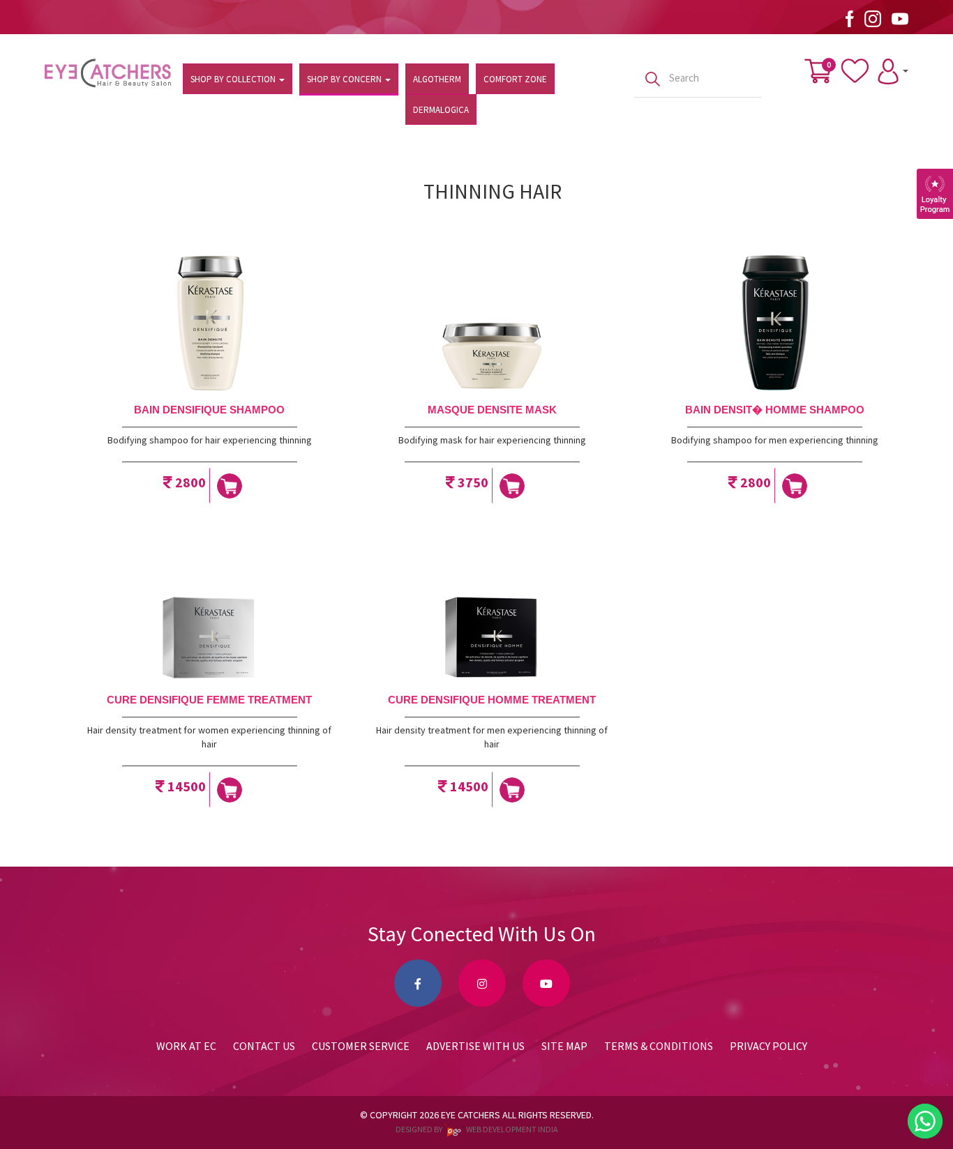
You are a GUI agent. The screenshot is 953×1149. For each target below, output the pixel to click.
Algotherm (437, 79)
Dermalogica (441, 110)
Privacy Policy (768, 1046)
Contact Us (264, 1046)
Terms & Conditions (658, 1046)
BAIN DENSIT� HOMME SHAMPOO (774, 410)
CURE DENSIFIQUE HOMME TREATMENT (492, 700)
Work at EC (186, 1046)
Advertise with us (475, 1046)
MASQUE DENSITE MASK (492, 410)
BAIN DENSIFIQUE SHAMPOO (209, 410)
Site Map (564, 1046)
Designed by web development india (477, 1129)
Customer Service (361, 1046)
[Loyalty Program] (935, 194)
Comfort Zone (515, 79)
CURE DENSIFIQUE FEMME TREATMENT (209, 700)
